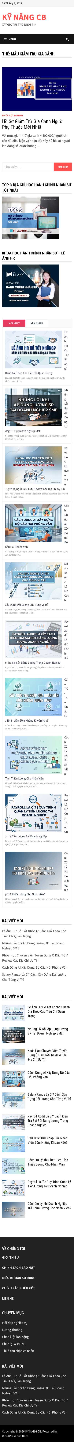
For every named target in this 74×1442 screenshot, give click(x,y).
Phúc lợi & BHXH (12, 115)
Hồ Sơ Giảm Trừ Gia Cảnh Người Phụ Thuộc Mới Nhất (33, 124)
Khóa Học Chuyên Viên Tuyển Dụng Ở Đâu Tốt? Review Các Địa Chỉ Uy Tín (47, 1055)
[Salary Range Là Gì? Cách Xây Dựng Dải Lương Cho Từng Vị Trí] (33, 581)
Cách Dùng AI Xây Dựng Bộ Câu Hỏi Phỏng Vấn (34, 967)
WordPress (9, 1436)
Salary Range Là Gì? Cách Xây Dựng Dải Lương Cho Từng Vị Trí (49, 1096)
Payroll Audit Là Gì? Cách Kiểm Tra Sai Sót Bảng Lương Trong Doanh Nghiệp (48, 1120)
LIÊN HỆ (8, 1298)
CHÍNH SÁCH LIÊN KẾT (18, 1288)
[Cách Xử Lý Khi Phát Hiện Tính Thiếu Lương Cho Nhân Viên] (33, 754)
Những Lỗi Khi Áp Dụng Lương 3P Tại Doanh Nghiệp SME (48, 1031)
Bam (25, 1436)
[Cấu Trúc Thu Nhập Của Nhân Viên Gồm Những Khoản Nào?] (33, 696)
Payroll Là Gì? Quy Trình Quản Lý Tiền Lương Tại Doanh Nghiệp (49, 1184)
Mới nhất (14, 323)
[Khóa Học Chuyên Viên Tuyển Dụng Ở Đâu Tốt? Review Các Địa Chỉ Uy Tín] (33, 465)
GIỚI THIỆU (10, 1257)
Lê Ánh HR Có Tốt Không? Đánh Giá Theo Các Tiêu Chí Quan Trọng (49, 1011)
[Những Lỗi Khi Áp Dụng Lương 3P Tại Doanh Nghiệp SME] (33, 407)
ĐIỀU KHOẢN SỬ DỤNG (18, 1278)
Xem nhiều (37, 323)
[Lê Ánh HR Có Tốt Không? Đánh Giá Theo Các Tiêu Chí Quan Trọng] (33, 349)
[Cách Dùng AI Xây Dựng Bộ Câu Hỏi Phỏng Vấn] (33, 523)
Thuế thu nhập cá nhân (18, 1351)
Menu (12, 39)
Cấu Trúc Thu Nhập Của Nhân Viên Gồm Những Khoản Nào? (47, 1140)
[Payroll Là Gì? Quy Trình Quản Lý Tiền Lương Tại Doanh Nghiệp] (33, 812)
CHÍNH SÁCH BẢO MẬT (18, 1267)
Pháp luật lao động (15, 1337)
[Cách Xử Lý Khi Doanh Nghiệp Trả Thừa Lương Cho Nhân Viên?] (33, 870)
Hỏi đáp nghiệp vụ (15, 1322)
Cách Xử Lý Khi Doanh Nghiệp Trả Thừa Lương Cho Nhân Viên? (49, 1206)
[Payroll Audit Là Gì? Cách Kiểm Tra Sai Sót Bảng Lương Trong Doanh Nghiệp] (33, 639)
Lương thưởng (12, 1329)
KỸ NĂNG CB (24, 17)
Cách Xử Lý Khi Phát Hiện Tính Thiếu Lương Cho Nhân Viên (48, 1162)
